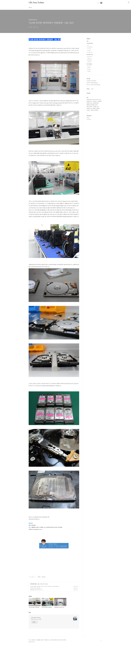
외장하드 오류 (89, 103)
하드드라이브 (89, 56)
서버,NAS (89, 58)
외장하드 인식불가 (96, 108)
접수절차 (89, 67)
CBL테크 (88, 110)
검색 (98, 3)
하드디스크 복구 (95, 99)
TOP (101, 640)
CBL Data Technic (36, 3)
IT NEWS (89, 50)
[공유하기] (33, 577)
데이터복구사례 (90, 54)
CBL (39, 584)
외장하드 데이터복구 (94, 110)
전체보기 (88, 38)
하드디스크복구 (89, 106)
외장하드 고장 (95, 106)
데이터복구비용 (95, 103)
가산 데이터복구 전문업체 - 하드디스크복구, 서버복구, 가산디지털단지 (44, 586)
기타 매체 (89, 61)
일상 (87, 41)
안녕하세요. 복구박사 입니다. (36, 589)
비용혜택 (89, 71)
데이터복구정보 (33, 584)
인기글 (92, 89)
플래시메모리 (89, 60)
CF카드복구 (94, 101)
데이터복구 (99, 101)
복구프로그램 (89, 52)
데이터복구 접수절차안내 (91, 80)
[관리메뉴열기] (129, 2)
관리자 (30, 7)
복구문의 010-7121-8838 (36, 619)
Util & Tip (89, 48)
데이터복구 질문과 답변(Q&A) (92, 82)
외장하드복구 (89, 101)
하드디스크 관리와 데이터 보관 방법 (93, 84)
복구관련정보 (89, 47)
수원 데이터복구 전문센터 (35, 588)
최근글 (88, 89)
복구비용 (89, 69)
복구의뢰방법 (89, 64)
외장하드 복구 (89, 108)
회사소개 (89, 66)
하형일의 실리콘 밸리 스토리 (92, 104)
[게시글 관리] (34, 577)
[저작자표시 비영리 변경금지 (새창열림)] (44, 576)
